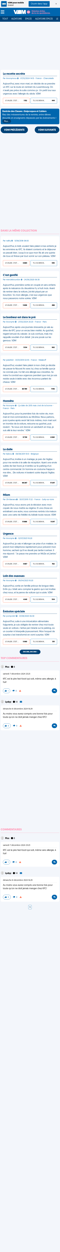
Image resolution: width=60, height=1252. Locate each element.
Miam (6, 495)
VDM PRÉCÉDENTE (14, 130)
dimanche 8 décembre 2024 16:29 (18, 709)
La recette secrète (14, 74)
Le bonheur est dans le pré (19, 317)
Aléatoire (16, 19)
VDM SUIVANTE (47, 130)
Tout (5, 19)
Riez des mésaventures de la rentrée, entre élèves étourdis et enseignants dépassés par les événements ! (29, 116)
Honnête (8, 401)
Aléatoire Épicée (44, 19)
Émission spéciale (14, 611)
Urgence (8, 534)
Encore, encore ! (30, 652)
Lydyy (8, 702)
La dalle (8, 449)
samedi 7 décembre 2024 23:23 (16, 674)
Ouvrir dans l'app (39, 4)
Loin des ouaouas (14, 576)
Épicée (28, 19)
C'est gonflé (10, 275)
